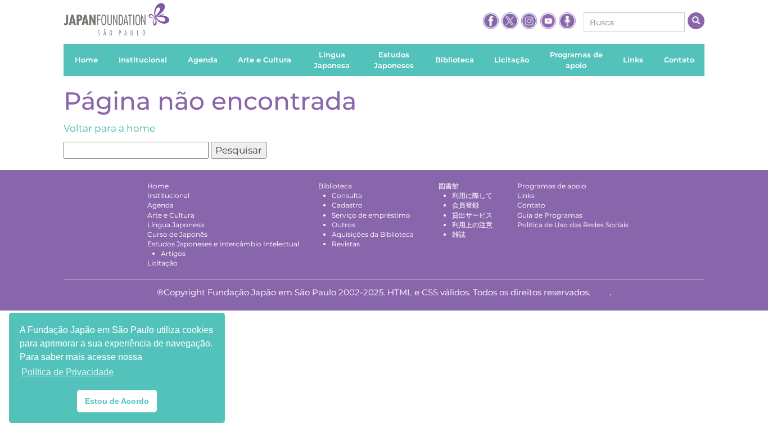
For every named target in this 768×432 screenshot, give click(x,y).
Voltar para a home (109, 128)
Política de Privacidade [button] (67, 372)
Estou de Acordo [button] (117, 401)
